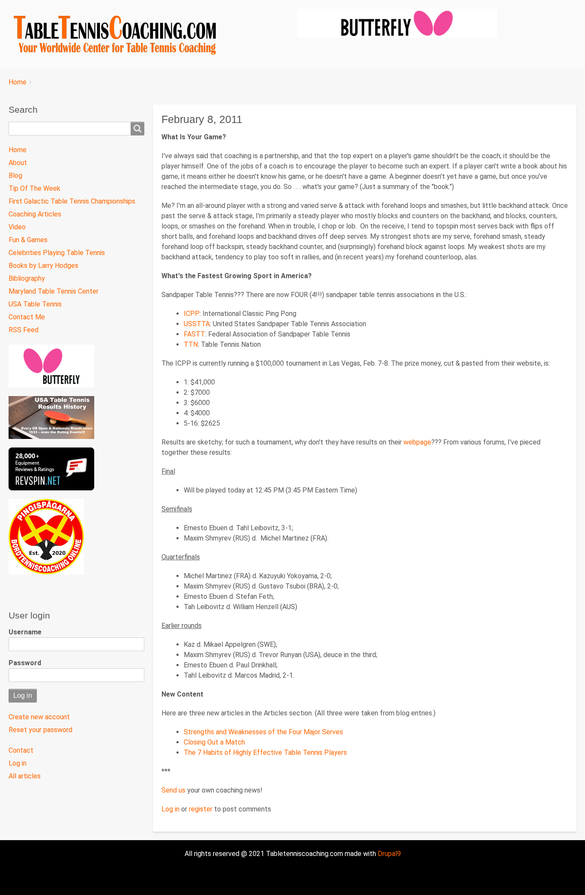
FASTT (194, 334)
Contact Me (27, 317)
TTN (191, 344)
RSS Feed (24, 330)
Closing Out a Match (214, 742)
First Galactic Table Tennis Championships (72, 201)
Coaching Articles (35, 214)
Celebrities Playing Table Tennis (57, 253)
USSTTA (197, 324)
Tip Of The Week (34, 188)
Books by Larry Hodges (43, 265)
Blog (15, 175)
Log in (170, 809)
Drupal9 (388, 854)
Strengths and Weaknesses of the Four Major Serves (263, 732)
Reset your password (40, 730)
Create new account (39, 717)
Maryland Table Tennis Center (53, 291)
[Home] (119, 34)
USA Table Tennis (35, 304)
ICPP (192, 313)
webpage (417, 442)
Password (25, 663)
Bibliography (27, 278)
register (200, 809)
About (18, 163)
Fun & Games (28, 240)
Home (18, 82)
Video (17, 227)
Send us (173, 790)
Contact (21, 750)
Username (25, 632)
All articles (25, 776)
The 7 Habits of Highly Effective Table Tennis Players (265, 752)
